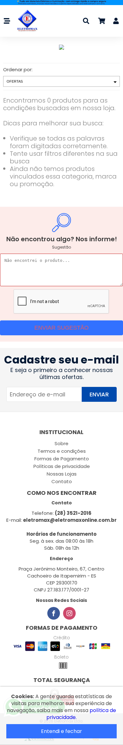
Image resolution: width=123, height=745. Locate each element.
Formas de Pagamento (61, 458)
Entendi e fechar (61, 731)
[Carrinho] (101, 22)
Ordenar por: (17, 69)
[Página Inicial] (25, 20)
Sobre (61, 443)
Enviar (99, 394)
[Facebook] (53, 613)
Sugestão (61, 247)
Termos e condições (62, 451)
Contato (61, 481)
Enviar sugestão (61, 328)
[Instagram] (69, 613)
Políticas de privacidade (61, 466)
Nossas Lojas (62, 473)
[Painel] (116, 22)
